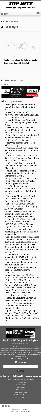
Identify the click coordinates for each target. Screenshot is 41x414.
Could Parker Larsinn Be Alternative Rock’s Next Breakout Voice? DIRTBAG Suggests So (20, 257)
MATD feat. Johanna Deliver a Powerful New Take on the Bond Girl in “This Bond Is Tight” (21, 115)
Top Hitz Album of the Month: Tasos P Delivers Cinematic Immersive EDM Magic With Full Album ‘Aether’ (21, 239)
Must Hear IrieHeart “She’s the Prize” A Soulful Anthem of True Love (22, 276)
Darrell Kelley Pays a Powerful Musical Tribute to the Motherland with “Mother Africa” (20, 130)
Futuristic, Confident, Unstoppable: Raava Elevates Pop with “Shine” (21, 299)
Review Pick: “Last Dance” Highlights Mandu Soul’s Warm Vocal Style (21, 318)
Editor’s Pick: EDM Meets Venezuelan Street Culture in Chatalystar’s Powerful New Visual (20, 282)
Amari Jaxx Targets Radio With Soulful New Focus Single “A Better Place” (20, 107)
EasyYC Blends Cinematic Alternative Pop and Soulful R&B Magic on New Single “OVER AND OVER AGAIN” (20, 190)
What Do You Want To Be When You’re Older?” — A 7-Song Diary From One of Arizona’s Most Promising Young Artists (19, 291)
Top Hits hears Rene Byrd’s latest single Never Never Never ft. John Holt (20, 61)
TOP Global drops (21, 389)
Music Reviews (21, 387)
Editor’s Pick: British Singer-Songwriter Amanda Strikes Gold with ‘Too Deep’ (19, 143)
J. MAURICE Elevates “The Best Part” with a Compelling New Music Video (21, 122)
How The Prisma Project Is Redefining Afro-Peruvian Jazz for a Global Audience (21, 231)
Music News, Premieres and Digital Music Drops (21, 379)
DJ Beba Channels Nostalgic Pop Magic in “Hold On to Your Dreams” (21, 311)
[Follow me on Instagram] (7, 14)
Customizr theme (25, 411)
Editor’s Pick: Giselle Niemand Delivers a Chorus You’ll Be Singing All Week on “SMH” (20, 206)
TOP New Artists (20, 384)
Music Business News (21, 392)
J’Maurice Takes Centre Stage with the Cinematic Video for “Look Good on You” (21, 150)
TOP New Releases (21, 382)
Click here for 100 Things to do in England (21, 359)
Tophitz (18, 409)
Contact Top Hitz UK (20, 397)
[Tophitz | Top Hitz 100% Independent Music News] (20, 4)
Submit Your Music (21, 394)
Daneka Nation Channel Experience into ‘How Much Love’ (21, 263)
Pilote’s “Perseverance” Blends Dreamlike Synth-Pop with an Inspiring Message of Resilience (19, 214)
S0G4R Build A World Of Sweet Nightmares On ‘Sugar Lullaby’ (19, 225)
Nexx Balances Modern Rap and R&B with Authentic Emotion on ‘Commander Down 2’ (20, 173)
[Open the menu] (38, 12)
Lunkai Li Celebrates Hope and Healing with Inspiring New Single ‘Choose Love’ (20, 165)
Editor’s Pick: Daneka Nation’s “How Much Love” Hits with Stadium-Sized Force (19, 305)
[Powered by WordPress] (28, 409)
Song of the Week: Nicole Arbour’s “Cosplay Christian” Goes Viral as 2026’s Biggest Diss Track (21, 181)
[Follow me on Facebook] (5, 14)
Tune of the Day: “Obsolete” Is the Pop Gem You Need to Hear (20, 220)
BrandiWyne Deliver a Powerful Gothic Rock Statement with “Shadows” (20, 270)
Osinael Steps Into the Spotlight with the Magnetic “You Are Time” (22, 136)
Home (4, 21)
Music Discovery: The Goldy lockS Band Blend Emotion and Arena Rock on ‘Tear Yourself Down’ (21, 158)
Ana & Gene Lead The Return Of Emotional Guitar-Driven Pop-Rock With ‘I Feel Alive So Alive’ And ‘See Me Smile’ (21, 248)
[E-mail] (2, 14)
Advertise (20, 399)
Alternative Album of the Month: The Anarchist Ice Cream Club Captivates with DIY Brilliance (20, 198)
